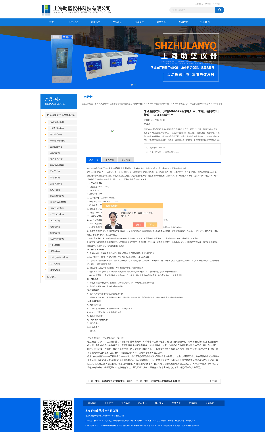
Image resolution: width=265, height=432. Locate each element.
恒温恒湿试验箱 (57, 122)
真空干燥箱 (55, 171)
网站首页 (92, 403)
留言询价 (125, 160)
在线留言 (208, 4)
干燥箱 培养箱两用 (58, 140)
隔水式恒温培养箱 (58, 202)
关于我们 (73, 22)
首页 (51, 22)
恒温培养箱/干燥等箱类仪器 (61, 115)
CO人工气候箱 (56, 159)
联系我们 (217, 4)
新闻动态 (95, 22)
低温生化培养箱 (57, 239)
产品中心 (117, 22)
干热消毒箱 (55, 177)
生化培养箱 (55, 245)
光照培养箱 (55, 227)
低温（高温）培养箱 (59, 257)
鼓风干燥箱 (55, 190)
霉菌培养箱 (55, 233)
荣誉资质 (161, 22)
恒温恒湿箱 (55, 220)
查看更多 (51, 276)
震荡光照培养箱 (57, 196)
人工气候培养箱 (57, 214)
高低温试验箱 (56, 134)
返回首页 (199, 4)
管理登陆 (195, 425)
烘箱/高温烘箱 (56, 183)
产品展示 (104, 104)
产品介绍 (93, 160)
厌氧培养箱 (55, 153)
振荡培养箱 (55, 251)
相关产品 (109, 160)
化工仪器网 (186, 425)
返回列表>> (214, 381)
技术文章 (139, 22)
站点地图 (168, 425)
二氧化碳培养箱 (57, 128)
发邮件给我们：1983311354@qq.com (164, 152)
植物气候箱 (55, 270)
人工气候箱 (55, 263)
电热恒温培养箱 (57, 165)
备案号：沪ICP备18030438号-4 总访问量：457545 (143, 425)
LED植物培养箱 (57, 208)
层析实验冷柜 (56, 147)
